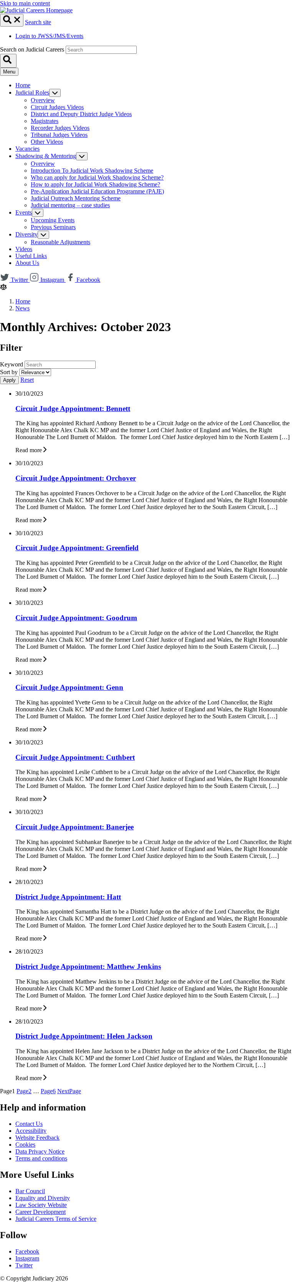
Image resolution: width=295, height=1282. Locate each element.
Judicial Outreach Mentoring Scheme (76, 198)
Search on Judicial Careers (32, 49)
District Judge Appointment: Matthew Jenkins (88, 966)
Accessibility (30, 1130)
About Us (27, 263)
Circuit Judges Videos (57, 107)
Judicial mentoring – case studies (70, 205)
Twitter (24, 1265)
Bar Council (30, 1191)
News (22, 308)
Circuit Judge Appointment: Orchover (75, 478)
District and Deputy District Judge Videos (81, 114)
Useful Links (31, 256)
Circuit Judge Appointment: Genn (69, 687)
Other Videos (47, 141)
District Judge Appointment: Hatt (68, 897)
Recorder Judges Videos (60, 128)
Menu (9, 72)
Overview (43, 100)
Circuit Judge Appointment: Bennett (72, 409)
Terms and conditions (41, 1158)
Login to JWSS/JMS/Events (49, 36)
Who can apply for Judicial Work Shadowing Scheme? (97, 177)
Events (23, 212)
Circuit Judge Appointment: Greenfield (77, 548)
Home (22, 85)
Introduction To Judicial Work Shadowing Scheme (92, 170)
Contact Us (29, 1124)
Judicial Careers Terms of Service (55, 1218)
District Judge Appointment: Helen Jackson (83, 1036)
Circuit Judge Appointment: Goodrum (76, 618)
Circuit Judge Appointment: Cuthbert (75, 757)
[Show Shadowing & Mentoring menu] (82, 156)
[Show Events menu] (37, 213)
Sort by (9, 372)
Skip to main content (25, 3)
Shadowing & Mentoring (45, 156)
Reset (27, 379)
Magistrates (44, 121)
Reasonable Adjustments (60, 242)
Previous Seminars (53, 227)
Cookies (25, 1144)
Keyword (11, 364)
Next (69, 1091)
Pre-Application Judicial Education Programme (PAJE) (97, 191)
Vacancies (27, 148)
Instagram (27, 1258)
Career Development (40, 1212)
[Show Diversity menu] (43, 235)
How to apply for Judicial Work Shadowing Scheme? (95, 184)
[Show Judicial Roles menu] (55, 93)
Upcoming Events (53, 220)
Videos (23, 249)
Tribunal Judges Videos (59, 135)
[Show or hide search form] (11, 20)
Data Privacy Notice (40, 1151)
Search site (38, 22)
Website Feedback (37, 1137)
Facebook (27, 1251)
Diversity (26, 234)
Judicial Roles (32, 92)
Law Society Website (41, 1205)
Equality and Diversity (42, 1198)
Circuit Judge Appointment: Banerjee (74, 827)
